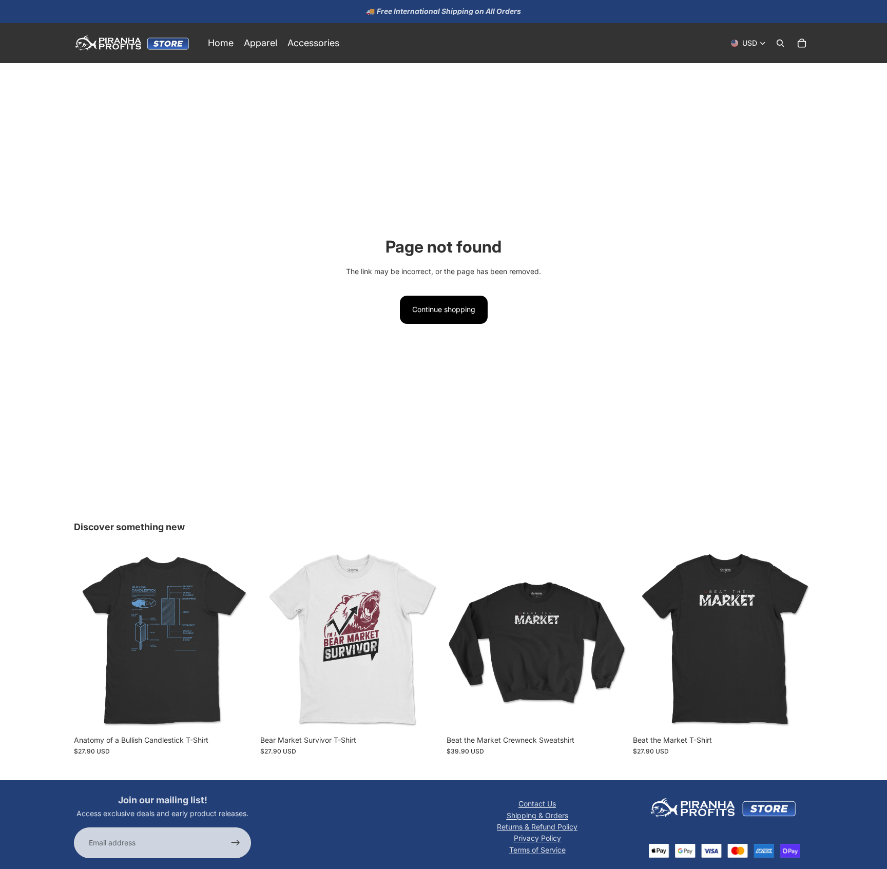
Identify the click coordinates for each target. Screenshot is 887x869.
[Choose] (238, 714)
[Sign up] (235, 843)
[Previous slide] (89, 640)
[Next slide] (238, 640)
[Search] (780, 43)
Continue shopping (443, 309)
